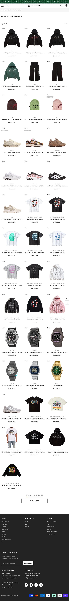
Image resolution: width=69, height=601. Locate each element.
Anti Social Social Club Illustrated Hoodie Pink (57, 319)
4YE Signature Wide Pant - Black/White (34, 86)
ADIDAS (12, 184)
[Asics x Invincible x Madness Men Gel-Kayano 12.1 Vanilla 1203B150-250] (11, 137)
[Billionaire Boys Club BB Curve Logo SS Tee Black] (34, 403)
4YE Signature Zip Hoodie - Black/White (12, 53)
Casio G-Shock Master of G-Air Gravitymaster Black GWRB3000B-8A (34, 352)
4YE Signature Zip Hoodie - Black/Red (34, 53)
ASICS (12, 150)
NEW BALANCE (57, 150)
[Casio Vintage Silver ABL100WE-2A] (34, 370)
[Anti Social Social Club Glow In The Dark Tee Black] (34, 237)
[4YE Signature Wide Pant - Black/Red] (57, 71)
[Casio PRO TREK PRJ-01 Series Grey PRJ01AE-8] (11, 370)
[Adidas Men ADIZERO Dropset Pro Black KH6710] (57, 171)
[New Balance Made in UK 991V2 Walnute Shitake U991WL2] (57, 137)
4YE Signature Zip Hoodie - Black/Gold (57, 53)
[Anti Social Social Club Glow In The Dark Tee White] (11, 237)
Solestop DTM (36, 573)
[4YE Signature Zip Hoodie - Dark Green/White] (11, 71)
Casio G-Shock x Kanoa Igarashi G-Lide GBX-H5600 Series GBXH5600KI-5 (57, 352)
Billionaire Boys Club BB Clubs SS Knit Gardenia (57, 419)
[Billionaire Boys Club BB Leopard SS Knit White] (11, 437)
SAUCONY (34, 150)
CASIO (12, 350)
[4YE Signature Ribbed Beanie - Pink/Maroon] (57, 104)
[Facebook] (26, 585)
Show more (34, 501)
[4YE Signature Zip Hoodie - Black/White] (11, 38)
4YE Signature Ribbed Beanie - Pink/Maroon (57, 119)
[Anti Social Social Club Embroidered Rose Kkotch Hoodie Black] (34, 304)
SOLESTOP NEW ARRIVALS (14, 10)
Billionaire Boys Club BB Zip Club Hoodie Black (57, 452)
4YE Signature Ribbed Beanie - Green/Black (34, 119)
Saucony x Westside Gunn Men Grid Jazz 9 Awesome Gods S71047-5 (34, 153)
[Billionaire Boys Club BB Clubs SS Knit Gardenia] (57, 403)
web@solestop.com (30, 578)
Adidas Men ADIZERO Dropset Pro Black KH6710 (57, 186)
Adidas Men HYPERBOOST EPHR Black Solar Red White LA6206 (34, 186)
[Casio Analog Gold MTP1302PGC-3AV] (57, 370)
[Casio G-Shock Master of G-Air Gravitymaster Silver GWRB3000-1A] (11, 337)
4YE (12, 51)
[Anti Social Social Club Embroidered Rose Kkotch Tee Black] (57, 204)
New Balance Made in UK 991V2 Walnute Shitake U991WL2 (57, 153)
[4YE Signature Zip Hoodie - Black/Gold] (57, 38)
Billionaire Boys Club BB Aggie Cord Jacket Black (11, 485)
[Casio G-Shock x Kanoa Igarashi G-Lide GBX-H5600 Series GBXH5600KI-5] (57, 337)
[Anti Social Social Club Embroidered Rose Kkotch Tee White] (34, 204)
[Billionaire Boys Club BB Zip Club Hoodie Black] (57, 437)
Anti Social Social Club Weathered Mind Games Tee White (57, 252)
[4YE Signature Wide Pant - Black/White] (34, 71)
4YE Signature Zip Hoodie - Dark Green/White (12, 86)
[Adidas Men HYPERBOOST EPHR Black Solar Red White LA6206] (34, 171)
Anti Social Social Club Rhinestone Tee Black (34, 286)
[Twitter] (41, 585)
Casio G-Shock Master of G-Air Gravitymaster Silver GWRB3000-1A (12, 352)
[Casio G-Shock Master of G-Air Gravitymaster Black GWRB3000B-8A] (34, 337)
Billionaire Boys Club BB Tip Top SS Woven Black (34, 452)
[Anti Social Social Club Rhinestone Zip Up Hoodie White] (57, 270)
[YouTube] (36, 585)
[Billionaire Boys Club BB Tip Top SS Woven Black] (34, 437)
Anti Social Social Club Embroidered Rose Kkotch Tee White (34, 219)
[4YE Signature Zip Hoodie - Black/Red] (34, 38)
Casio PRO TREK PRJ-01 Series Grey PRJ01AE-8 (12, 385)
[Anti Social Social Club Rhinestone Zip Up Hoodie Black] (11, 304)
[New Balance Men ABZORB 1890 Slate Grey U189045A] (11, 403)
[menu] (2, 6)
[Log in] (61, 6)
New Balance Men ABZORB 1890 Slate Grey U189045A (12, 419)
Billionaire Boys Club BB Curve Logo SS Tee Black (34, 419)
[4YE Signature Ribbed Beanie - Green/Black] (34, 104)
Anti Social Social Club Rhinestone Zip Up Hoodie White (57, 286)
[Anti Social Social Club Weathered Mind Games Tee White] (57, 237)
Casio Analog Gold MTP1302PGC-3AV (57, 385)
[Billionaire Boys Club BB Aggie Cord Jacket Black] (11, 470)
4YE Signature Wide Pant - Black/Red (57, 86)
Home (2, 10)
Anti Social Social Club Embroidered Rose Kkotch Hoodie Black (34, 319)
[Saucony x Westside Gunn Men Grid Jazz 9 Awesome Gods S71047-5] (34, 137)
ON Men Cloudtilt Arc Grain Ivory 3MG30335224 (12, 219)
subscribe (28, 563)
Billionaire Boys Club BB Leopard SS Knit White (12, 452)
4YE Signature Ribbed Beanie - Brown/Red (12, 119)
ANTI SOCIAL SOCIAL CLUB (34, 217)
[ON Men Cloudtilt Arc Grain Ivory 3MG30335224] (11, 204)
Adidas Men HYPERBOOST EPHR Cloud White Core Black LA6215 (12, 186)
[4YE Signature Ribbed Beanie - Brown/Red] (11, 104)
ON (12, 217)
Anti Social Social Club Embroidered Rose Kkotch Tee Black (57, 219)
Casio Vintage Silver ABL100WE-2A (34, 385)
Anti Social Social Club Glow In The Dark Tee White (12, 252)
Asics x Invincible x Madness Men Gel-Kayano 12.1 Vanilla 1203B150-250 (12, 153)
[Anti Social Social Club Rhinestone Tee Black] (34, 270)
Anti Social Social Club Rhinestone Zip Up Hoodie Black (12, 319)
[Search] (7, 6)
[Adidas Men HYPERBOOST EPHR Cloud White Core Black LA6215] (11, 171)
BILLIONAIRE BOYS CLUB (34, 416)
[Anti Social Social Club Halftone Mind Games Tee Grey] (11, 270)
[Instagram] (31, 585)
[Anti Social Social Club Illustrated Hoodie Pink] (57, 304)
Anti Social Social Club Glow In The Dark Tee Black (34, 252)
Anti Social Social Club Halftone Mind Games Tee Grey (12, 286)
